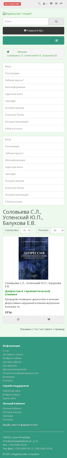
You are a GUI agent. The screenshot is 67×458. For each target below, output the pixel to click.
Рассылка (8, 419)
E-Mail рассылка (13, 128)
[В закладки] (49, 319)
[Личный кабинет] (45, 3)
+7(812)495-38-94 (17, 444)
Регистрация (12, 73)
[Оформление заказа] (61, 3)
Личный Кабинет (12, 408)
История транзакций (16, 121)
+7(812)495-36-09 (43, 448)
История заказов (14, 107)
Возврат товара (11, 394)
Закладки (10, 101)
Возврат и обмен (12, 358)
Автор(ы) (22, 51)
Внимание (9, 376)
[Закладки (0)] (51, 3)
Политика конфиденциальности (21, 373)
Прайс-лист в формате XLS (20, 424)
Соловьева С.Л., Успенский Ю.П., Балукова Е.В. (32, 55)
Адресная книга (14, 94)
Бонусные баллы (14, 114)
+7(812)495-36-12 (23, 448)
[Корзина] (56, 3)
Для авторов (10, 365)
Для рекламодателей (14, 369)
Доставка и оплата (13, 354)
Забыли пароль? (14, 80)
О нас (6, 350)
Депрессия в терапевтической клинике (27, 292)
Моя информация (15, 87)
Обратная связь (11, 390)
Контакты (8, 380)
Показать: (43, 230)
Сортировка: (12, 230)
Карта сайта (9, 398)
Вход (8, 66)
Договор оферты (12, 361)
